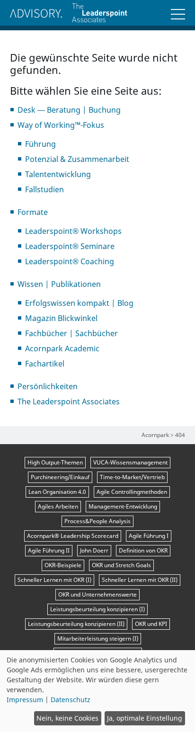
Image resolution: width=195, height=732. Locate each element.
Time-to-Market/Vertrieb (132, 477)
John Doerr (94, 550)
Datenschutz (70, 699)
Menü (178, 14)
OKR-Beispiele (62, 565)
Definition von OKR (143, 550)
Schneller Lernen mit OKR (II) (139, 580)
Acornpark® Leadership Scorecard (72, 536)
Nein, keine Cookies (67, 718)
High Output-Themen (55, 462)
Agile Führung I (148, 536)
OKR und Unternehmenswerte (97, 594)
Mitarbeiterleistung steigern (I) (97, 638)
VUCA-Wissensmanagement (130, 462)
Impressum (25, 699)
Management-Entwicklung (123, 506)
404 (180, 435)
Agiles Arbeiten (58, 506)
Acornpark (155, 435)
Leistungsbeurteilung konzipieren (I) (97, 609)
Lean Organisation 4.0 (57, 492)
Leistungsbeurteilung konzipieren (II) (76, 624)
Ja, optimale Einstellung (144, 718)
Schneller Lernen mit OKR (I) (54, 580)
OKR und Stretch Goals (121, 565)
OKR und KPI (151, 624)
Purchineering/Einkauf (60, 477)
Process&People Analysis (97, 521)
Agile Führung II (49, 550)
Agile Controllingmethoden (132, 492)
